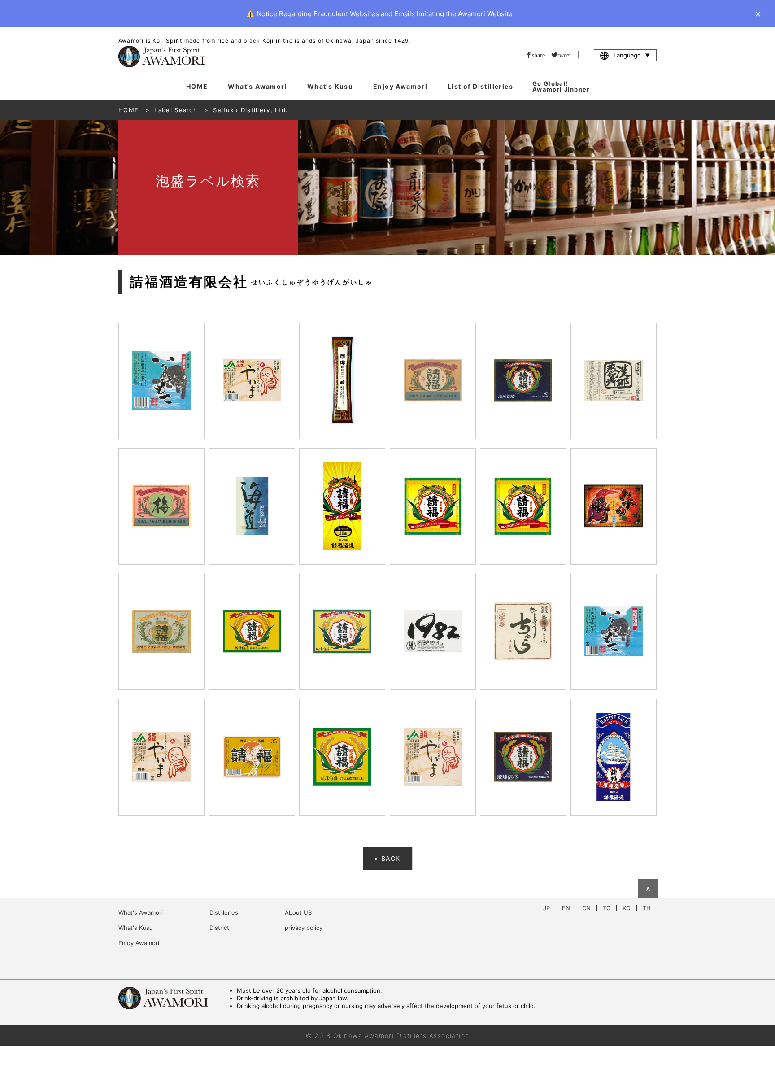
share (538, 55)
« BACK (387, 858)
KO (627, 908)
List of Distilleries (480, 86)
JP (546, 908)
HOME (197, 86)
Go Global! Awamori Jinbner (561, 86)
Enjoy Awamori (400, 86)
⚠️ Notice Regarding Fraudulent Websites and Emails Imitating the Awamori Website (379, 13)
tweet (564, 55)
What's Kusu (330, 86)
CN (586, 908)
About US (298, 912)
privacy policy (303, 927)
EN (566, 908)
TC (606, 908)
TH (647, 908)
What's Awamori (257, 86)
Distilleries (223, 912)
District (219, 927)
